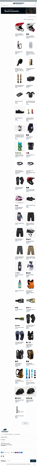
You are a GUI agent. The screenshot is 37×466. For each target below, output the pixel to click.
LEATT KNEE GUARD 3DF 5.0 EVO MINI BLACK (19, 188)
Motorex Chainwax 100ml (19, 290)
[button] (1, 3)
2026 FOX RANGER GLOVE (19, 223)
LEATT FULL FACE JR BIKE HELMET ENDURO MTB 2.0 (30, 190)
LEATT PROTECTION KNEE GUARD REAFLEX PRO (19, 343)
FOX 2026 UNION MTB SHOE (18, 119)
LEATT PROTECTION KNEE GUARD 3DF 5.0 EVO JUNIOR (30, 326)
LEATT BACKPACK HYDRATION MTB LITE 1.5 (30, 364)
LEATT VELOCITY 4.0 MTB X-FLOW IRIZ (30, 310)
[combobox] (18, 6)
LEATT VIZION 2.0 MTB (19, 309)
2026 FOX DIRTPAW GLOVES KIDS (29, 137)
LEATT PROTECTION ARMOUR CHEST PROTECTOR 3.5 (18, 364)
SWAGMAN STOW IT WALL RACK (19, 416)
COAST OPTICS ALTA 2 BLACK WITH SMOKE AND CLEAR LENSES (19, 171)
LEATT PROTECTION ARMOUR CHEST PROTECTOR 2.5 (29, 345)
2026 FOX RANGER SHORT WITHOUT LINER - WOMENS (30, 257)
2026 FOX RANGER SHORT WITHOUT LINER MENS (19, 257)
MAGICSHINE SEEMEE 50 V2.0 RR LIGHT (30, 69)
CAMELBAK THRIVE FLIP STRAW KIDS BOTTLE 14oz (19, 155)
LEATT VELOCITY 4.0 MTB (19, 327)
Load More (25, 423)
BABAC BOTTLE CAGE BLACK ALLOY (18, 52)
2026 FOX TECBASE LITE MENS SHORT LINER (19, 240)
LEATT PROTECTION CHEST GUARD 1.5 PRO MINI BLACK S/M (30, 102)
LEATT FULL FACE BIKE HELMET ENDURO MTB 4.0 (19, 34)
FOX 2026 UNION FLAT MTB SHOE (30, 206)
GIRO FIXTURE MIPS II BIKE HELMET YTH (19, 401)
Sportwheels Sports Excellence (8, 434)
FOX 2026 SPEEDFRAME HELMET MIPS (30, 242)
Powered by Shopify (17, 434)
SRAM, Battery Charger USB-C (19, 102)
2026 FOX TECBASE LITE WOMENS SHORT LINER (30, 224)
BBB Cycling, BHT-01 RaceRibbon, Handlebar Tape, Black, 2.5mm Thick (19, 69)
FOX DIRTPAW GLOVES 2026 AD (30, 275)
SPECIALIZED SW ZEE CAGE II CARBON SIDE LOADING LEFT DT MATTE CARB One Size (19, 136)
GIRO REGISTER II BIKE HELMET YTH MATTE (29, 401)
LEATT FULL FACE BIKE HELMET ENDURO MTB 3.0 (30, 37)
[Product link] (19, 30)
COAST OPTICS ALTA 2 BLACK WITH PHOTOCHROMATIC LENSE (30, 171)
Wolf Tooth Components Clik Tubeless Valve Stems (30, 383)
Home (5, 9)
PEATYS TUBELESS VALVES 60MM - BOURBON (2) (19, 86)
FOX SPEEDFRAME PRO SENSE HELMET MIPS (19, 208)
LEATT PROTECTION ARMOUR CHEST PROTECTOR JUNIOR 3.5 (30, 291)
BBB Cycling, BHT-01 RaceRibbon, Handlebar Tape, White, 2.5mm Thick (30, 52)
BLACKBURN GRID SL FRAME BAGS (29, 86)
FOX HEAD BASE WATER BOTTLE (19, 275)
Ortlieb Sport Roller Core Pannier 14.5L (30, 155)
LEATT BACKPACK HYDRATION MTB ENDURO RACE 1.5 (19, 381)
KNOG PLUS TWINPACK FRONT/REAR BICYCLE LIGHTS (30, 119)
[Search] (35, 6)
